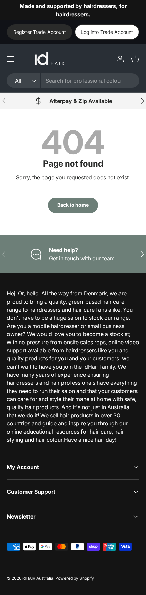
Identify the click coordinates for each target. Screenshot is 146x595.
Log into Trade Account (107, 32)
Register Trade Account (39, 32)
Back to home (73, 205)
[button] (135, 58)
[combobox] (73, 80)
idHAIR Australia (37, 578)
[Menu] (10, 58)
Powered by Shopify (74, 578)
